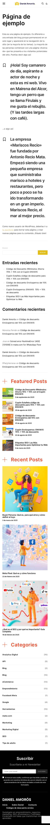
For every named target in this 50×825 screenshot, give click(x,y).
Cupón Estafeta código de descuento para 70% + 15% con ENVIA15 (26, 277)
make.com (7, 716)
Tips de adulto (9, 743)
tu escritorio (8, 230)
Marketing (7, 723)
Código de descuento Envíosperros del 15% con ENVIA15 (26, 284)
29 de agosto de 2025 (23, 410)
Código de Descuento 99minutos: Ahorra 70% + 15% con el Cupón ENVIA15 (25, 270)
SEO (4, 736)
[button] (47, 4)
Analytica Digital (10, 654)
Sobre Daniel (18, 805)
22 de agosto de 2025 (23, 435)
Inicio (4, 805)
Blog (4, 675)
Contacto (32, 805)
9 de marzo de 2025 (22, 448)
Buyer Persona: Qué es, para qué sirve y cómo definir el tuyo (23, 516)
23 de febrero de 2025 (10, 576)
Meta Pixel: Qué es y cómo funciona (19, 573)
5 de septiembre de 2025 (24, 397)
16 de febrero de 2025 (10, 635)
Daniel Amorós (9, 319)
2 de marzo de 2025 (9, 520)
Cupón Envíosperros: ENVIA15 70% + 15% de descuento (25, 291)
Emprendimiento (9, 688)
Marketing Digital (10, 729)
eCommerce (7, 682)
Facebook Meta (9, 695)
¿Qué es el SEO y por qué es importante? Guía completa (23, 630)
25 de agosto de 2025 (23, 423)
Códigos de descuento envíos (19, 808)
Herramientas (8, 709)
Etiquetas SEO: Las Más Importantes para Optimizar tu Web (25, 298)
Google (5, 702)
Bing (4, 668)
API (4, 661)
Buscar (5, 248)
